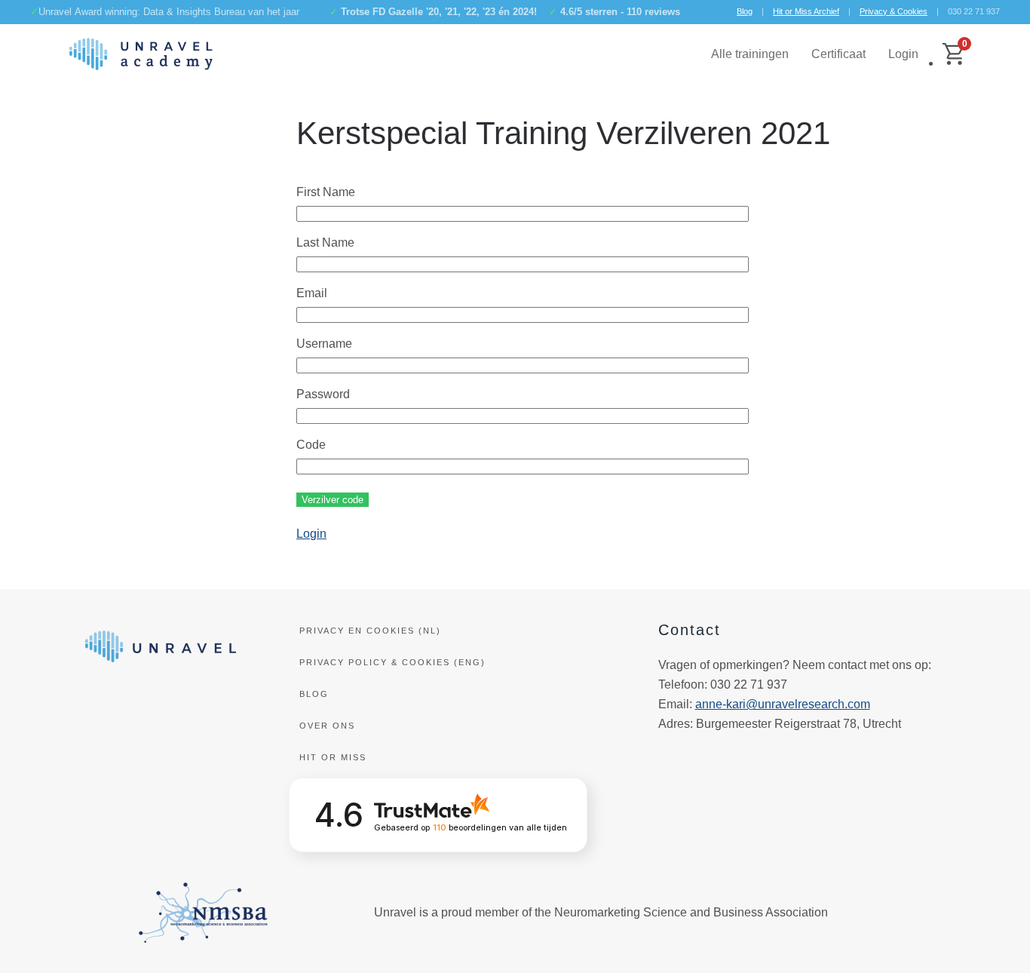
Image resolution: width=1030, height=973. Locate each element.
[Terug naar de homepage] (141, 54)
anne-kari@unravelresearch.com (782, 704)
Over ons (327, 725)
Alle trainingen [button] (750, 54)
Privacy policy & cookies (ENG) (392, 662)
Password (323, 394)
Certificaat (838, 54)
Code (311, 444)
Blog (745, 11)
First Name (325, 192)
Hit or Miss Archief (806, 11)
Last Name (325, 242)
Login (903, 54)
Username (324, 343)
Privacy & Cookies (893, 11)
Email (311, 293)
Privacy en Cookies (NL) (370, 630)
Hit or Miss (332, 757)
